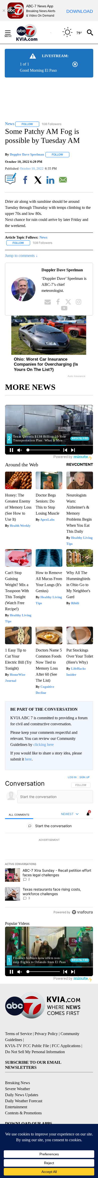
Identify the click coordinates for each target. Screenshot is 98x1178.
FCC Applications (66, 1046)
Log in (72, 777)
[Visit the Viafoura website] (82, 912)
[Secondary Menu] (11, 32)
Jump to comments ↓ (21, 255)
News (43, 237)
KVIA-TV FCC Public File (27, 1046)
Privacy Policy (46, 1034)
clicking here (43, 744)
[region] (49, 846)
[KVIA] (32, 32)
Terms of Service (18, 1034)
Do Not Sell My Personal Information (35, 1052)
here (28, 759)
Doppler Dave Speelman (27, 154)
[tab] (19, 814)
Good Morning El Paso (38, 70)
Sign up (84, 777)
